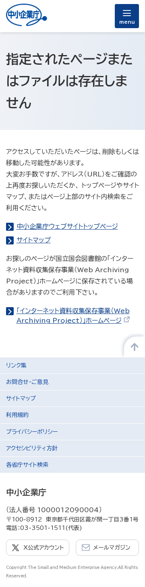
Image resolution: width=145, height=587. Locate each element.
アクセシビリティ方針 (32, 448)
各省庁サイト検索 (27, 465)
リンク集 (16, 365)
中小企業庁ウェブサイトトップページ (67, 226)
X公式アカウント (43, 547)
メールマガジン (111, 547)
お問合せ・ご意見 (27, 382)
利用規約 (17, 415)
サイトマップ (34, 240)
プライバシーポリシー (32, 432)
